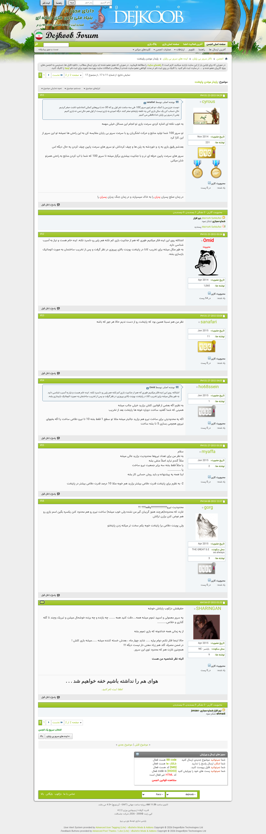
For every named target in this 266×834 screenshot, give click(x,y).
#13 (42, 315)
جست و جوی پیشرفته (48, 49)
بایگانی (49, 794)
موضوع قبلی (141, 745)
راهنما (59, 3)
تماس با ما (69, 794)
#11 (42, 95)
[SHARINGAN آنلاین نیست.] (206, 639)
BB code (171, 760)
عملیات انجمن (163, 50)
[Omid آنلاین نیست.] (206, 276)
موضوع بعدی (125, 745)
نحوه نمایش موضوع (52, 88)
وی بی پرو (124, 821)
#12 (42, 234)
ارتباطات (180, 50)
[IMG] (173, 767)
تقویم (192, 50)
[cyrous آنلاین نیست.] (206, 132)
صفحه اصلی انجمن (216, 44)
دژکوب (58, 794)
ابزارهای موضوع (93, 88)
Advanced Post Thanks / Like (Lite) (110, 831)
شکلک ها (171, 764)
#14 (42, 380)
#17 (42, 602)
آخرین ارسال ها (217, 50)
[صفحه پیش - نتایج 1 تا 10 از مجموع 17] (48, 75)
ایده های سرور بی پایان (175, 59)
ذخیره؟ (106, 7)
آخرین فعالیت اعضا (192, 44)
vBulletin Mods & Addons (141, 827)
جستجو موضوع (74, 88)
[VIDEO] (171, 771)
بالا (41, 736)
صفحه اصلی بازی (170, 44)
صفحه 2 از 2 (72, 75)
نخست (56, 75)
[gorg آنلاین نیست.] (207, 539)
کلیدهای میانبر (142, 50)
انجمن (220, 59)
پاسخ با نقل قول (48, 205)
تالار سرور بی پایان (202, 59)
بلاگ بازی (151, 44)
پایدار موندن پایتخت (206, 82)
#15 (42, 445)
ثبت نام (46, 3)
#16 (42, 501)
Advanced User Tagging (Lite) (111, 827)
